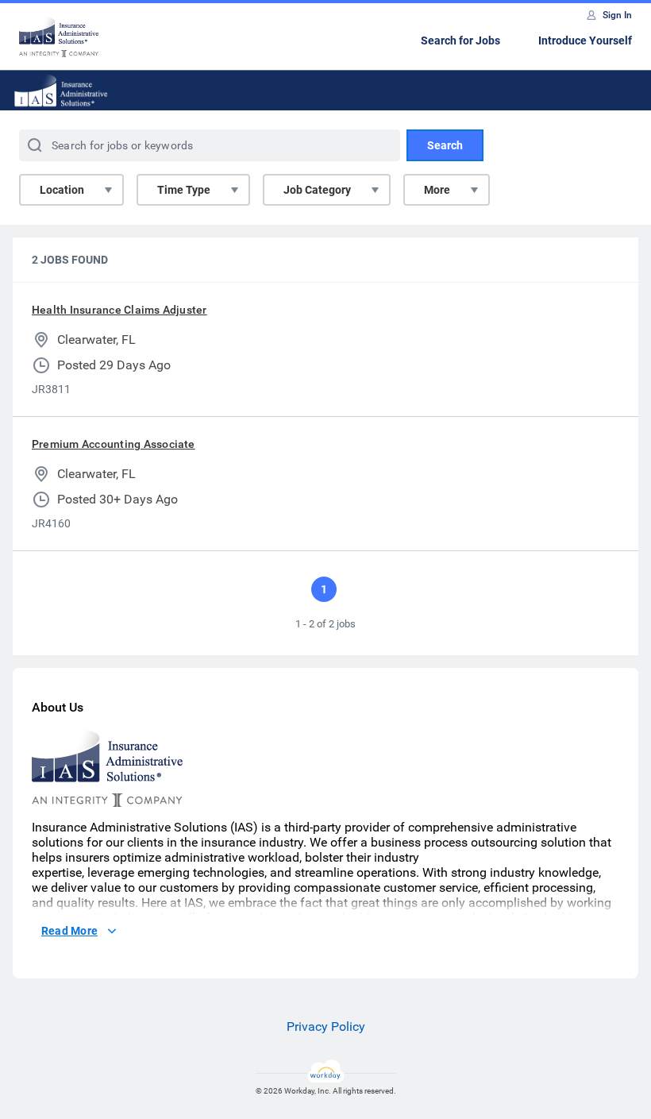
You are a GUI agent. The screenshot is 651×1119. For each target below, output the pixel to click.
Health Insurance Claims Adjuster (119, 309)
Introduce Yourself (585, 40)
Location (62, 189)
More (437, 189)
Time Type (183, 189)
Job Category (317, 189)
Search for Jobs (460, 40)
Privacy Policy (326, 1026)
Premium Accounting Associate (113, 444)
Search (445, 145)
